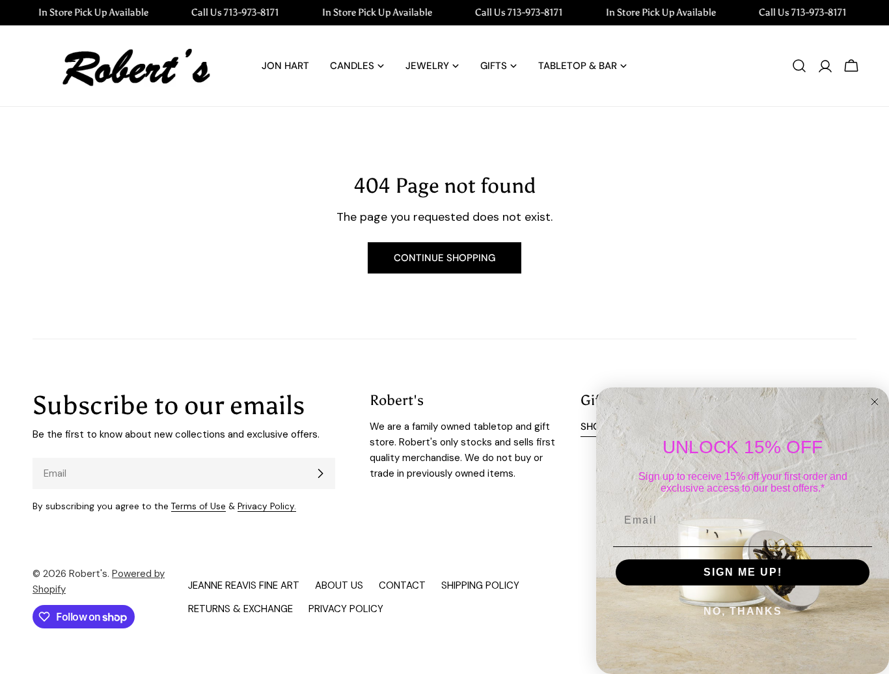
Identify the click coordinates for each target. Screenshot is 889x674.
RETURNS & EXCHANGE (240, 608)
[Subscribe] (320, 473)
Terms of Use (198, 506)
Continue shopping (444, 257)
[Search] (799, 66)
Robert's (88, 573)
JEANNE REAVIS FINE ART (243, 585)
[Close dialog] (874, 402)
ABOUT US (339, 585)
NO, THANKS (743, 611)
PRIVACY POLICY (345, 608)
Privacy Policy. (267, 506)
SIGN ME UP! (743, 572)
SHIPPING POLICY (480, 585)
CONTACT (402, 585)
